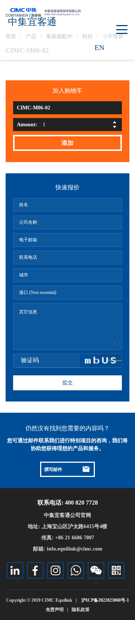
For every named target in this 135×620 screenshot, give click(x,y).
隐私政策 (81, 609)
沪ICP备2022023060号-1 (105, 600)
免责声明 (55, 609)
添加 (68, 143)
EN (99, 47)
